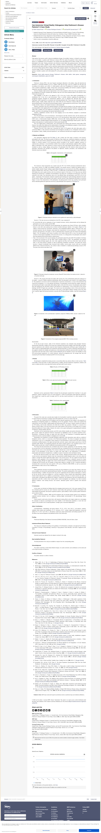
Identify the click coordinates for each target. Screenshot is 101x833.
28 (64, 435)
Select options (8, 815)
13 (61, 108)
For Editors (53, 813)
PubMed (65, 563)
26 (59, 351)
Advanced (92, 8)
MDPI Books (69, 811)
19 (65, 122)
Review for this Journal (14, 27)
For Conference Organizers (57, 820)
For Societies (54, 818)
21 (42, 345)
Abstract (7, 1)
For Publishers (54, 816)
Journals (29, 2)
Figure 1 (77, 181)
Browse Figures (47, 50)
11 (79, 101)
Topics (36, 2)
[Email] (33, 710)
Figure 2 (81, 227)
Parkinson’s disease (60, 74)
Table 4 (52, 393)
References (8, 23)
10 (60, 101)
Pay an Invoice (39, 811)
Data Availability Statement (11, 18)
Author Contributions (10, 11)
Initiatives (63, 2)
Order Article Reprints (81, 18)
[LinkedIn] (39, 710)
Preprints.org (70, 813)
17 (73, 115)
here (39, 739)
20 (63, 126)
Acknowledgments (9, 19)
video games (76, 74)
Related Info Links (8, 56)
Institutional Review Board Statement (13, 14)
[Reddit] (47, 710)
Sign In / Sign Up (85, 2)
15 (39, 114)
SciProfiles (69, 816)
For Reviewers (54, 811)
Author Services (54, 2)
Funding (7, 13)
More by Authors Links (10, 59)
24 (81, 350)
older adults (69, 74)
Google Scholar (50, 563)
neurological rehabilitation (38, 76)
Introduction (8, 3)
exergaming (83, 74)
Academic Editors (9, 38)
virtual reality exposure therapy (46, 74)
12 (63, 104)
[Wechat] (44, 710)
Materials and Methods (10, 4)
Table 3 (37, 362)
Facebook (85, 811)
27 (61, 351)
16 (40, 114)
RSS (88, 799)
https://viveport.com (61, 169)
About (70, 2)
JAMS (68, 820)
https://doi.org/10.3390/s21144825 (53, 42)
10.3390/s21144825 (30, 12)
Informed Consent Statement (12, 16)
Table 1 (54, 137)
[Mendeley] (49, 710)
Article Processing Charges (42, 809)
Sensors (6, 799)
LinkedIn (84, 809)
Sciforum (69, 809)
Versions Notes (58, 50)
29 (38, 443)
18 (64, 118)
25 (58, 351)
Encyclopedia (70, 818)
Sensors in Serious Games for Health (60, 47)
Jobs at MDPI (39, 816)
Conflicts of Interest (10, 21)
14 (63, 111)
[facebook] (41, 710)
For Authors (54, 809)
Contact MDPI (39, 815)
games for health (50, 76)
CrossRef (57, 563)
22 (79, 345)
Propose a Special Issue (14, 31)
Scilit (61, 563)
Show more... (7, 52)
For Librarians (54, 815)
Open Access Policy (40, 813)
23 (83, 347)
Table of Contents (9, 77)
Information (44, 2)
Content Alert (94, 799)
